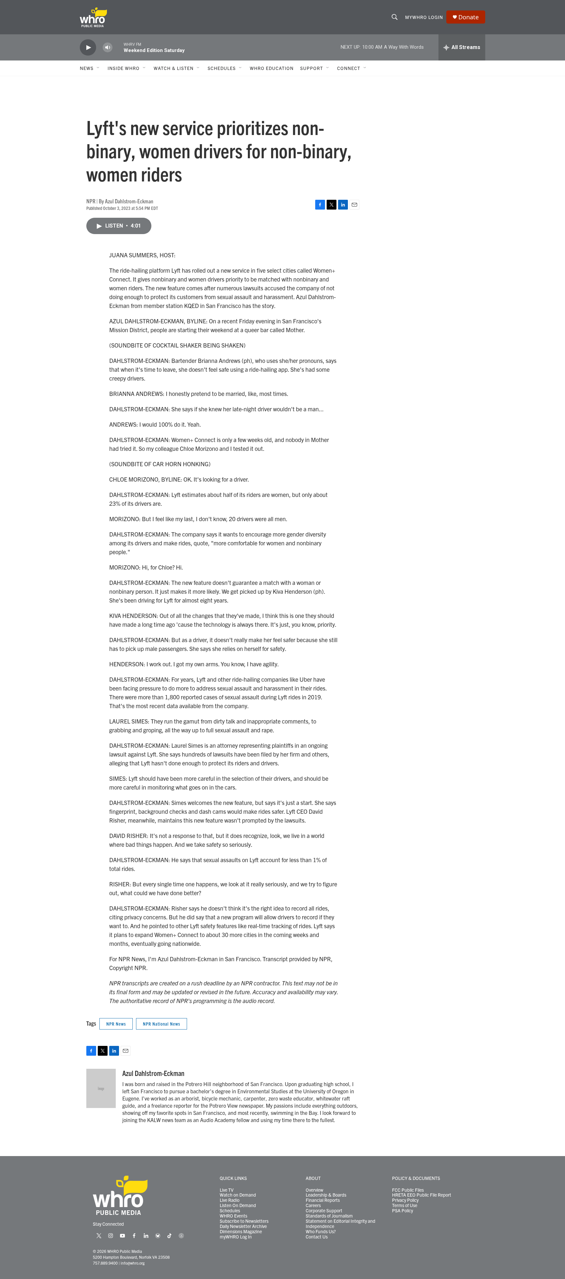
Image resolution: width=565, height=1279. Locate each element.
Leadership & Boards (326, 1195)
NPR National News (161, 1024)
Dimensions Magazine (241, 1231)
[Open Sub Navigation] (98, 68)
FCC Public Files (408, 1190)
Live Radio (229, 1200)
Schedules (230, 1210)
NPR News (116, 1024)
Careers (313, 1205)
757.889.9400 (105, 1262)
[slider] (118, 47)
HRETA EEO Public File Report (421, 1195)
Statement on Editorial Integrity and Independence (340, 1224)
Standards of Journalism (329, 1216)
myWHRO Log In (236, 1236)
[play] (88, 47)
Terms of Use (404, 1205)
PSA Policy (402, 1210)
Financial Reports (323, 1200)
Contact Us (317, 1236)
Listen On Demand (238, 1205)
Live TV (226, 1190)
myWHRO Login (424, 17)
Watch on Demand (238, 1195)
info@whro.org (133, 1262)
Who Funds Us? (321, 1231)
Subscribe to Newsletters (244, 1221)
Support (311, 68)
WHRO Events (233, 1216)
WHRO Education (272, 68)
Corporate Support (324, 1210)
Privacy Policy (405, 1200)
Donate (468, 17)
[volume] (107, 47)
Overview (314, 1190)
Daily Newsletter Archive (243, 1226)
